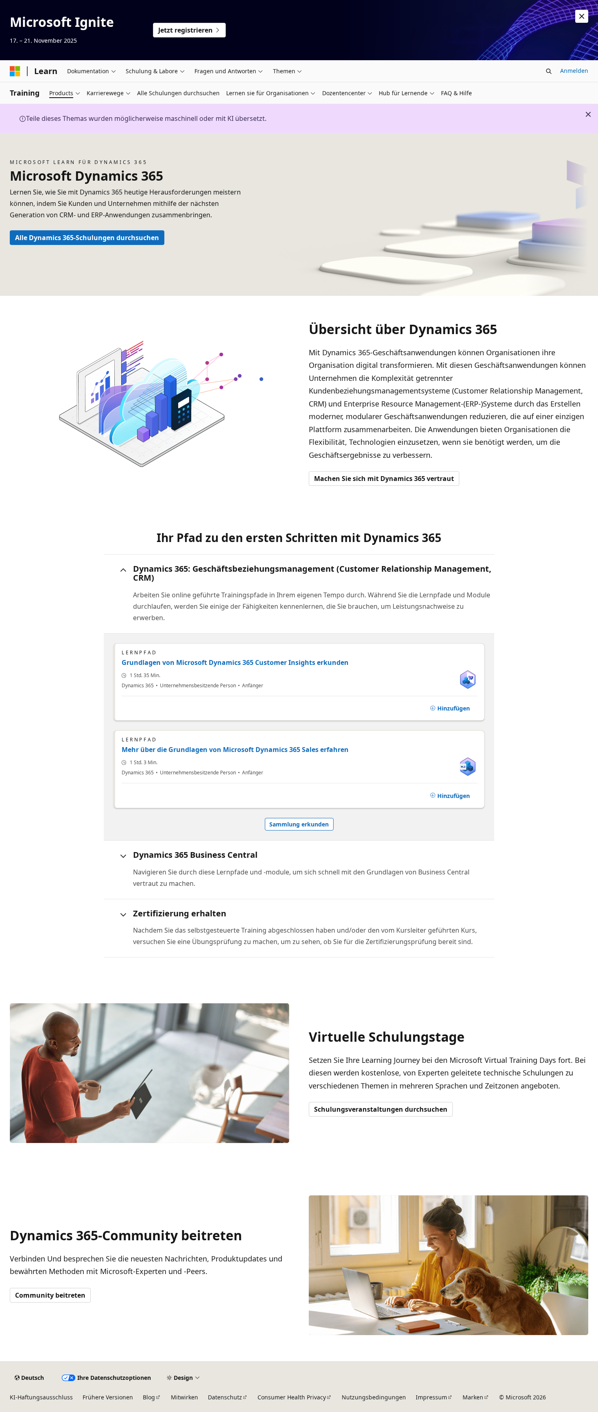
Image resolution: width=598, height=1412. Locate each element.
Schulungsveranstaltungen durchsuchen (380, 1109)
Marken (473, 1397)
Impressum (431, 1397)
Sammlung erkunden (299, 824)
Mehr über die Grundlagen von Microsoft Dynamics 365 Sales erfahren (235, 749)
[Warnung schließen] (581, 16)
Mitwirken (184, 1397)
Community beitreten (50, 1295)
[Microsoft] (15, 71)
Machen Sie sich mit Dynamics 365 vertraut (384, 478)
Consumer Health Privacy (292, 1397)
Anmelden (574, 70)
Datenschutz (225, 1397)
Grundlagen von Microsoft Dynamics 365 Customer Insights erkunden (235, 662)
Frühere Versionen (108, 1397)
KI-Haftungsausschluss (41, 1397)
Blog (149, 1397)
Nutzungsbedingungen (374, 1397)
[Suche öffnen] (549, 71)
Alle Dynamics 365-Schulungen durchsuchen (87, 237)
